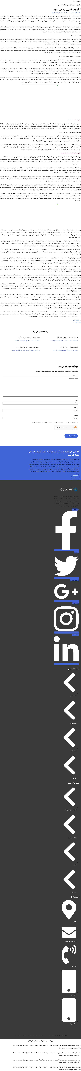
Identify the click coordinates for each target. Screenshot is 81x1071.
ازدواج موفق (26, 340)
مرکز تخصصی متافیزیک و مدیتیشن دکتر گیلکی (40, 1041)
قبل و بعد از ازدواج (57, 13)
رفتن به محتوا (77, 1)
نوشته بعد (77, 323)
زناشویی (65, 13)
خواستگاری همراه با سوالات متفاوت (28, 347)
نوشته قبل (77, 320)
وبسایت (75, 415)
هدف (31, 129)
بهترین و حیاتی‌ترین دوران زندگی (29, 337)
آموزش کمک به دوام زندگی (69, 347)
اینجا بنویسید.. (74, 376)
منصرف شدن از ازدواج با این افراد (67, 337)
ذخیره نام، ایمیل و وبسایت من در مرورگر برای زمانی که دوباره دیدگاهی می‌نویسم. (53, 423)
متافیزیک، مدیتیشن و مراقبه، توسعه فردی (69, 5)
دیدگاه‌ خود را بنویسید (75, 13)
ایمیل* (76, 408)
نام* (77, 401)
